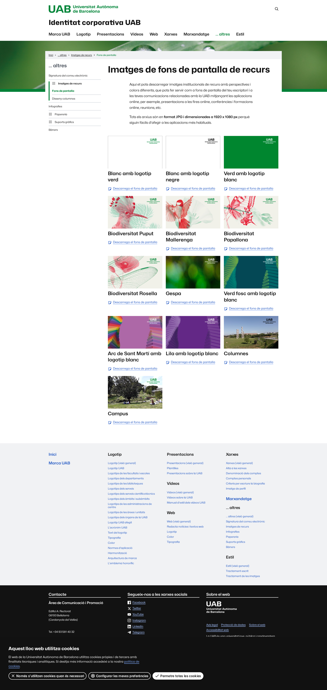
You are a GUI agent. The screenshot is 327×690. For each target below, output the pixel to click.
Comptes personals (238, 478)
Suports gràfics (64, 122)
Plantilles (172, 468)
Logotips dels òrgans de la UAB (127, 517)
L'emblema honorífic (121, 563)
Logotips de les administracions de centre (130, 505)
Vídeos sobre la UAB (180, 497)
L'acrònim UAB (117, 527)
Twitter (136, 608)
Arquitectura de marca (122, 558)
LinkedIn (137, 626)
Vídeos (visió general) (180, 492)
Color (111, 542)
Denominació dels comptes (243, 473)
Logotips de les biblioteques (125, 483)
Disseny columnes (63, 98)
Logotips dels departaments (126, 478)
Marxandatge (196, 34)
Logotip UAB (116, 468)
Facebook (139, 602)
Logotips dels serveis (121, 488)
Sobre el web (257, 625)
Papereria (61, 114)
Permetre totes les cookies (180, 676)
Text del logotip (117, 532)
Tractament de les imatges (243, 576)
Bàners (53, 129)
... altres (223, 34)
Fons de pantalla (63, 90)
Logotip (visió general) (122, 463)
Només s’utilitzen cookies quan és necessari (50, 676)
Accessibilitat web (217, 630)
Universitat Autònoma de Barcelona (84, 9)
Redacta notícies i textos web (185, 526)
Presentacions (110, 34)
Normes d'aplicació (120, 547)
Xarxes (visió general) (239, 463)
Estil (240, 34)
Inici (52, 454)
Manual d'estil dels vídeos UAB (186, 502)
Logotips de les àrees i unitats (126, 512)
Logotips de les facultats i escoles (129, 473)
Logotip (83, 34)
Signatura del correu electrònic (68, 75)
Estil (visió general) (237, 565)
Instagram (139, 620)
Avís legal (212, 625)
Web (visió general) (179, 521)
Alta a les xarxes (236, 468)
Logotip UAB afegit (120, 522)
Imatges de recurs (70, 83)
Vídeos (136, 34)
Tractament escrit (237, 570)
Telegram (138, 632)
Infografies (55, 106)
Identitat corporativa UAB (95, 22)
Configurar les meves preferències (122, 676)
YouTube (138, 614)
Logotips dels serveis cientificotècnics (131, 493)
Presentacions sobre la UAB (184, 473)
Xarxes (170, 34)
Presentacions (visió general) (185, 463)
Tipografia (114, 537)
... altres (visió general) (239, 516)
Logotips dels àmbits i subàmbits (128, 498)
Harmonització (117, 553)
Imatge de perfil (236, 488)
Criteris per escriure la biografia (245, 483)
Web (154, 34)
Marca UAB (59, 34)
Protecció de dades (233, 625)
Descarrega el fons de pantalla (135, 189)
